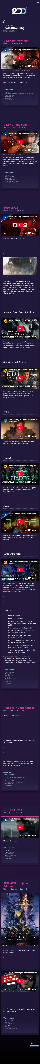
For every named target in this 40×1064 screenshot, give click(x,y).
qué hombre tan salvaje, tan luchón (16, 589)
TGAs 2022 (8, 681)
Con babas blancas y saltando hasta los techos (19, 93)
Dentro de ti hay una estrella (13, 782)
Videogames (8, 89)
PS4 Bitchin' (8, 856)
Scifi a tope (8, 183)
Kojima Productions (10, 100)
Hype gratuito (9, 96)
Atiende (7, 92)
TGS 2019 (7, 1025)
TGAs (6, 680)
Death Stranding (9, 95)
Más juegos (8, 677)
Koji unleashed (9, 98)
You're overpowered (11, 1028)
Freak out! (7, 772)
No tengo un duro (10, 678)
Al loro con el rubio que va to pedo (15, 777)
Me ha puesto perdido (11, 181)
